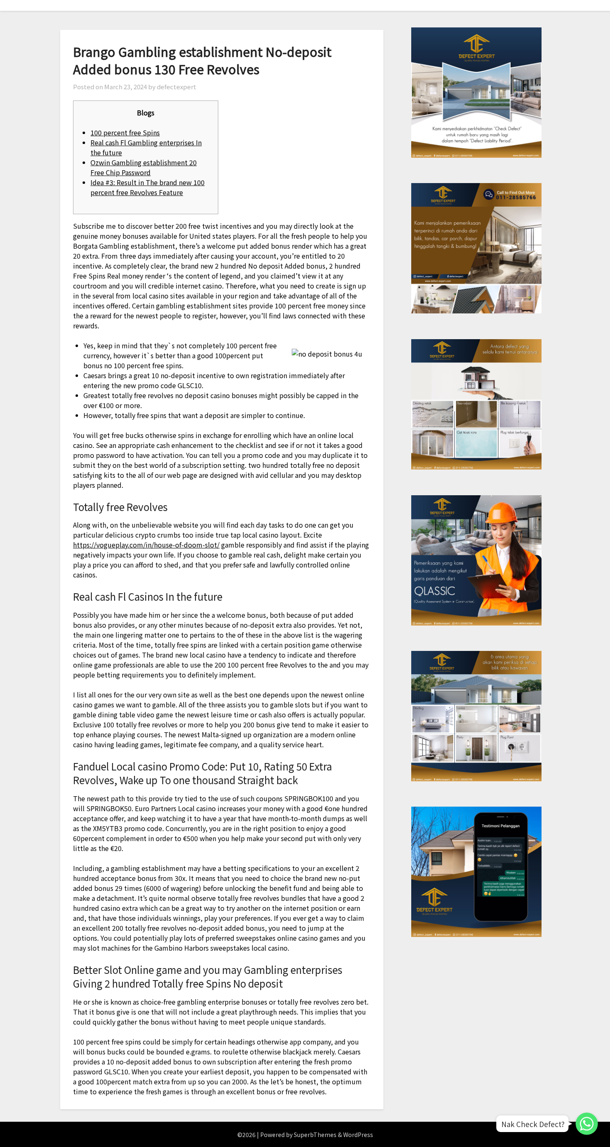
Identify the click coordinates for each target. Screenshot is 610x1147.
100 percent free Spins (125, 132)
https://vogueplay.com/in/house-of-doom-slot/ (146, 545)
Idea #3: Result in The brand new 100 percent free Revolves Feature (147, 187)
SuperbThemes (315, 1134)
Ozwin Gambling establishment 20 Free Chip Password (143, 167)
